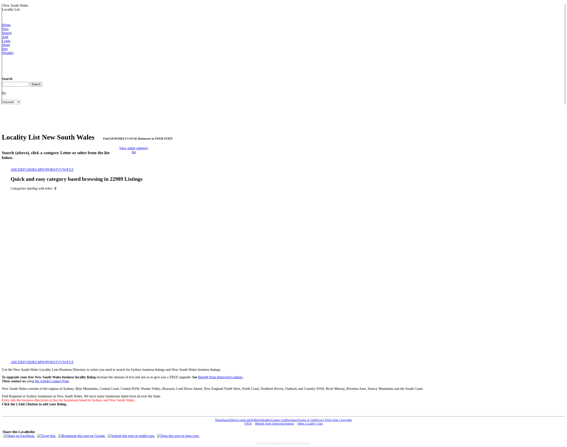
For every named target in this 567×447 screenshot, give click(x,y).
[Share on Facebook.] (19, 436)
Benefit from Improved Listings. (220, 377)
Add (5, 37)
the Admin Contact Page (52, 381)
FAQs (248, 423)
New (5, 29)
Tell (252, 420)
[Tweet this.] (46, 436)
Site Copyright (342, 420)
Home (6, 25)
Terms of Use (306, 420)
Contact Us (278, 420)
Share (6, 45)
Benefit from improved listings (274, 423)
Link (247, 420)
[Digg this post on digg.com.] (178, 436)
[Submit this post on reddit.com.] (131, 436)
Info (5, 49)
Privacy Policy (324, 420)
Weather (8, 53)
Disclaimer (291, 420)
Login (6, 41)
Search (7, 33)
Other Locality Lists (310, 423)
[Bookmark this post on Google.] (82, 436)
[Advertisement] (82, 65)
